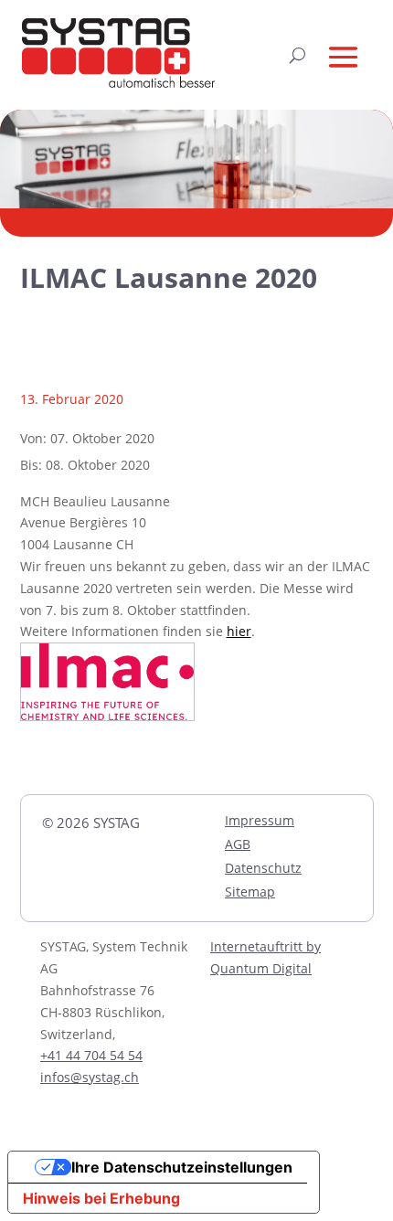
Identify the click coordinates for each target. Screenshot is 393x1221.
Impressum (259, 820)
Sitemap (250, 891)
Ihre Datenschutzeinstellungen (181, 1167)
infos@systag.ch (89, 1077)
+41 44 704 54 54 (91, 1055)
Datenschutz (263, 867)
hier (239, 631)
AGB (237, 844)
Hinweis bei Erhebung (101, 1198)
